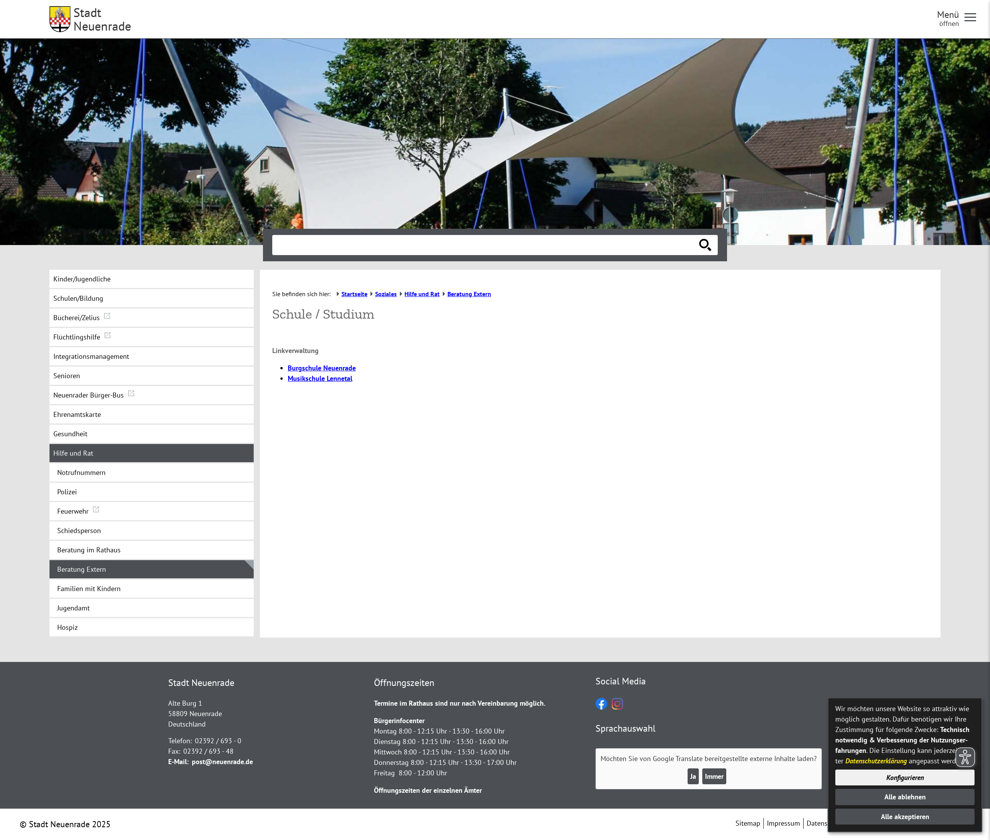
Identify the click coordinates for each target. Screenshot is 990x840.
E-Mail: (178, 761)
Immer (714, 776)
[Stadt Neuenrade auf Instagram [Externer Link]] (617, 707)
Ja (693, 776)
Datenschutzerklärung (876, 760)
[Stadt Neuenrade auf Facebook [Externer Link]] (601, 707)
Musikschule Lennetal (320, 378)
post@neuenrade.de (222, 761)
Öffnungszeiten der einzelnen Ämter (428, 790)
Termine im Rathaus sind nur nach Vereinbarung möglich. (459, 703)
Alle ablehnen (905, 796)
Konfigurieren (905, 777)
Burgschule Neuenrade (322, 367)
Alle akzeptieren (905, 816)
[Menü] (973, 16)
